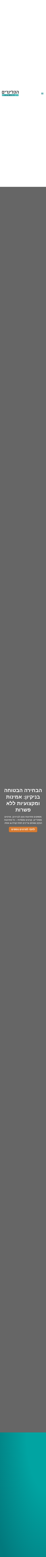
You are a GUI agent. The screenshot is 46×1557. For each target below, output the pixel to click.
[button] (42, 93)
